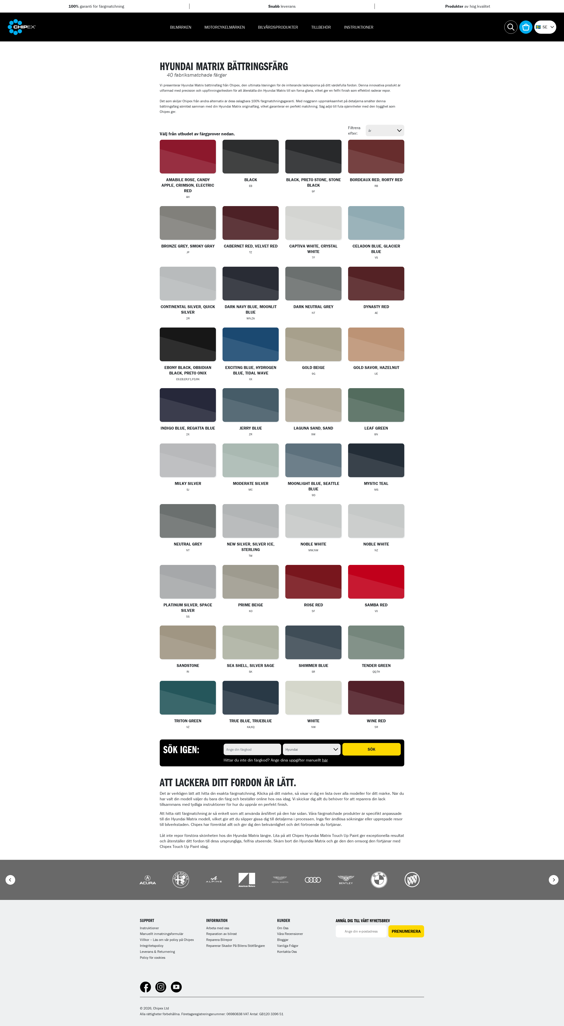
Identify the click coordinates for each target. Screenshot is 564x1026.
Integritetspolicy (151, 945)
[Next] (553, 880)
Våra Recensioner (290, 933)
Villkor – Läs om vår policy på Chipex (167, 939)
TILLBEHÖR (321, 27)
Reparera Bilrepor (219, 939)
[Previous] (10, 880)
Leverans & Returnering (157, 951)
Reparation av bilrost (221, 933)
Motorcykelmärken (224, 27)
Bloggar (282, 939)
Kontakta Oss (287, 951)
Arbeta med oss (217, 928)
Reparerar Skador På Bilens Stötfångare (235, 945)
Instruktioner (358, 27)
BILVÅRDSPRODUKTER (278, 27)
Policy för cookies (152, 957)
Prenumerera (406, 931)
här (325, 760)
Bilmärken (180, 27)
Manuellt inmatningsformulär (161, 933)
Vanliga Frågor (287, 945)
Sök (371, 749)
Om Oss (282, 928)
